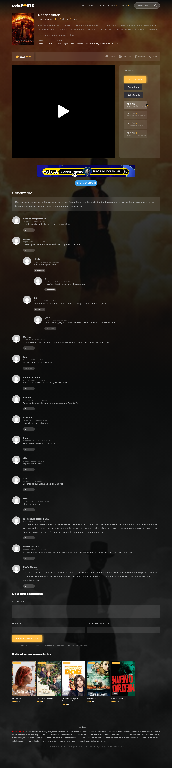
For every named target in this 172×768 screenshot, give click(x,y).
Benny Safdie (99, 44)
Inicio (84, 5)
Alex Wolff (89, 44)
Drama (41, 19)
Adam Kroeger (62, 44)
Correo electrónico (98, 623)
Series (102, 5)
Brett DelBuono (112, 44)
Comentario (19, 601)
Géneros (111, 5)
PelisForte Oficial (87, 183)
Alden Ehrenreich (76, 44)
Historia (49, 19)
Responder (29, 230)
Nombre (17, 623)
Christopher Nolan (45, 44)
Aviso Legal (82, 727)
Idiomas (123, 5)
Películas (93, 5)
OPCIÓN (136, 105)
